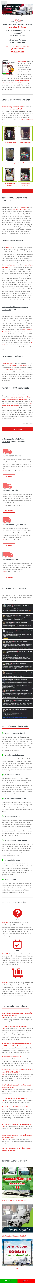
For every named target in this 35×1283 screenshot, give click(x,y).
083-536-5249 (18, 49)
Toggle (4, 3)
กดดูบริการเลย (9, 476)
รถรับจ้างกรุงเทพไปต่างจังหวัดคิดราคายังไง (14, 1235)
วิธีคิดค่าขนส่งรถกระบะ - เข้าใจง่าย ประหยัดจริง (15, 1269)
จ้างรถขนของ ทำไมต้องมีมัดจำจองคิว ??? (13, 1201)
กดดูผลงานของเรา (17, 191)
